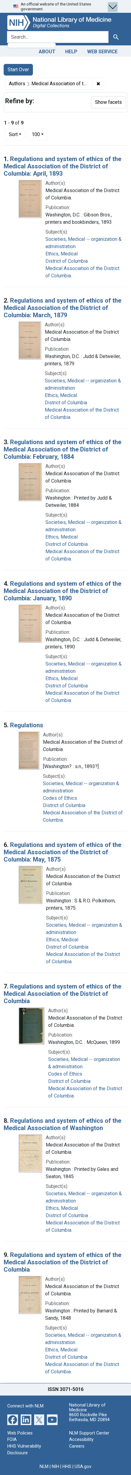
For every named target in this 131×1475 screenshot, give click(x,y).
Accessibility (81, 1439)
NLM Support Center (89, 1433)
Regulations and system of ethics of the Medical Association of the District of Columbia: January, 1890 (62, 591)
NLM (44, 1466)
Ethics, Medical (61, 254)
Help (71, 51)
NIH (55, 1466)
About (47, 51)
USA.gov (83, 1466)
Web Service (102, 51)
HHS (66, 1466)
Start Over (18, 69)
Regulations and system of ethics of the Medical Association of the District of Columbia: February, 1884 (62, 449)
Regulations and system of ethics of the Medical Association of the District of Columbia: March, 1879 (62, 308)
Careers (76, 1446)
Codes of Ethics (60, 798)
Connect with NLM (25, 1406)
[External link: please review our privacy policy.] (12, 1419)
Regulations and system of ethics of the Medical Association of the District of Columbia (62, 994)
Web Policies (20, 1433)
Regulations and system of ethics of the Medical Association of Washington (62, 1124)
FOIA (12, 1439)
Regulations (26, 725)
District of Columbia (66, 261)
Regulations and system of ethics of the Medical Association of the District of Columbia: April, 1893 (62, 166)
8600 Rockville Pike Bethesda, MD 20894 (89, 1417)
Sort (13, 134)
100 (40, 134)
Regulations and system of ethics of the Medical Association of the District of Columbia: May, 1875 (62, 852)
